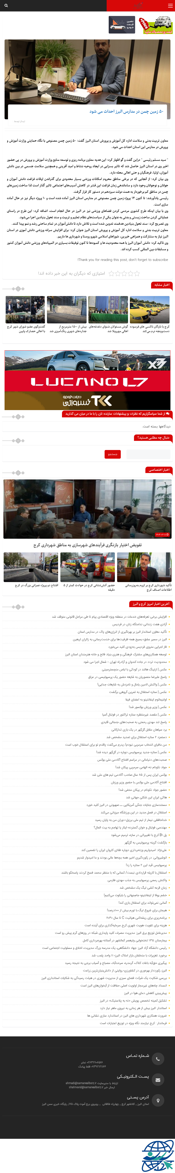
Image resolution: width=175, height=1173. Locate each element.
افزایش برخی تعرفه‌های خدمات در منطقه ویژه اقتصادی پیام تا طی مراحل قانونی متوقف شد (109, 617)
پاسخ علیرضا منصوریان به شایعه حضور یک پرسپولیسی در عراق (127, 677)
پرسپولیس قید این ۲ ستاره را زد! (146, 865)
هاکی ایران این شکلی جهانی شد (146, 797)
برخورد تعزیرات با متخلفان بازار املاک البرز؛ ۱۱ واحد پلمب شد (129, 955)
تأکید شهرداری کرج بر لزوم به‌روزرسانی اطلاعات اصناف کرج (148, 587)
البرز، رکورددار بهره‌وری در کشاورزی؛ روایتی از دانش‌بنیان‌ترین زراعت (125, 970)
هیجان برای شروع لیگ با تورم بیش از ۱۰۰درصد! (137, 910)
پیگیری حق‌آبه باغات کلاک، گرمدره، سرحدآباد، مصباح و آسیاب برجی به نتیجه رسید (116, 963)
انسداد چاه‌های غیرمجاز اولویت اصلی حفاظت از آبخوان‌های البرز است (123, 985)
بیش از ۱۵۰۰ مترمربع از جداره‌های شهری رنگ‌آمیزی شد (68, 329)
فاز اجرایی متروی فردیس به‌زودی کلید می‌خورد (137, 647)
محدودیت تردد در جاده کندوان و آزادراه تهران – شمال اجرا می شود (125, 662)
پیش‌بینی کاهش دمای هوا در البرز (145, 993)
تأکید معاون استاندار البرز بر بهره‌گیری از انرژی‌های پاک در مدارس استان (122, 632)
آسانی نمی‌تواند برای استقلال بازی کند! (143, 903)
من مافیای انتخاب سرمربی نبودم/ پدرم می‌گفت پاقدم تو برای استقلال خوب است (116, 745)
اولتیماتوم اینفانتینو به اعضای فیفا (146, 699)
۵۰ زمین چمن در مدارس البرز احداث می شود (126, 112)
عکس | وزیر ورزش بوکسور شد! (148, 707)
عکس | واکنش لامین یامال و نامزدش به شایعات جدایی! (132, 684)
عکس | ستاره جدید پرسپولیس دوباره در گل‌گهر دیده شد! (131, 752)
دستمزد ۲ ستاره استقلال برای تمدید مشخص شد (136, 737)
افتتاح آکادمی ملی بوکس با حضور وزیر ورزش (139, 782)
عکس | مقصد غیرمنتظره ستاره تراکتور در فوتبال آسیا (134, 715)
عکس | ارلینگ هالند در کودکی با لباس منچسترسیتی (134, 669)
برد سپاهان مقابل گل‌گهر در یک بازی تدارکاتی (139, 730)
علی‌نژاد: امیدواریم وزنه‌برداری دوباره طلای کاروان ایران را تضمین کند (124, 850)
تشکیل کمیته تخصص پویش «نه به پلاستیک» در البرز (133, 1001)
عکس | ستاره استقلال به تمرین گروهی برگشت (138, 692)
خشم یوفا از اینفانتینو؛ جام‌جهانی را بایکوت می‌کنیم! (135, 895)
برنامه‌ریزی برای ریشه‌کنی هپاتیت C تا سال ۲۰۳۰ (136, 918)
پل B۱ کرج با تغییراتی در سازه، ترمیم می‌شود (139, 835)
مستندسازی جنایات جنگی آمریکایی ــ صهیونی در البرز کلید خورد (126, 805)
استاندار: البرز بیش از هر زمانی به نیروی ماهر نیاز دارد (133, 1008)
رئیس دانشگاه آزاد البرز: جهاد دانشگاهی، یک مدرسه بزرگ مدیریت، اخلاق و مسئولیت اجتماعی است (104, 948)
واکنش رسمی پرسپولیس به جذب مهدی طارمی (137, 880)
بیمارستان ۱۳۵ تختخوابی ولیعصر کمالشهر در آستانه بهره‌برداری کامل (125, 940)
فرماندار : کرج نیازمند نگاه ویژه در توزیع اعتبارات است (133, 1023)
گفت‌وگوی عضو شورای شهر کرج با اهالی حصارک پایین (26, 329)
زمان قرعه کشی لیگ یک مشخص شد (143, 888)
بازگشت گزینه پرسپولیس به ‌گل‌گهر (146, 842)
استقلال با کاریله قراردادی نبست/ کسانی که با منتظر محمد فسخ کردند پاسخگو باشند (114, 873)
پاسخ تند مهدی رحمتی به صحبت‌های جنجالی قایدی (134, 722)
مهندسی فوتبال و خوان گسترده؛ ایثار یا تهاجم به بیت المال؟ (130, 827)
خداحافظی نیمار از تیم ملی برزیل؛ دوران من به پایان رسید (131, 820)
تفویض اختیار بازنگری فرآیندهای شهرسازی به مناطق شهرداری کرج (87, 545)
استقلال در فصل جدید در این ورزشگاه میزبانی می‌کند (134, 812)
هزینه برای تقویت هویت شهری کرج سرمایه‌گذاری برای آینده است (126, 925)
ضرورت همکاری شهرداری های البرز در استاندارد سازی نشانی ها (127, 1016)
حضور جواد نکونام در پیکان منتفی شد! (143, 790)
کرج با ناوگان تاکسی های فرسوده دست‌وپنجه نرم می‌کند (150, 329)
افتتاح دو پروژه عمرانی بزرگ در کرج (36, 585)
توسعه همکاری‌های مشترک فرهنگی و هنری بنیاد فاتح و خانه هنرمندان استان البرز (115, 654)
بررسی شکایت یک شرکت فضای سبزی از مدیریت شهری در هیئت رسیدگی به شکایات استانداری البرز (104, 978)
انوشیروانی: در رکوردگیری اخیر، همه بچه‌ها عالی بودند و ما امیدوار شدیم (122, 858)
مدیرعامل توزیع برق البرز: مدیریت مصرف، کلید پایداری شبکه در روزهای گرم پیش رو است (111, 933)
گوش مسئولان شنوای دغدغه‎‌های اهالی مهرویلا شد (108, 329)
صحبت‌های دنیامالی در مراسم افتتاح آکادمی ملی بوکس (132, 760)
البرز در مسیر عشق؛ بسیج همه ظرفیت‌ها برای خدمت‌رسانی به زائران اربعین (120, 639)
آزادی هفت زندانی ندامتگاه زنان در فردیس (139, 624)
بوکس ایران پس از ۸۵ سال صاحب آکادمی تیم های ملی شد (129, 775)
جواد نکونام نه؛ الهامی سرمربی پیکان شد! (141, 767)
